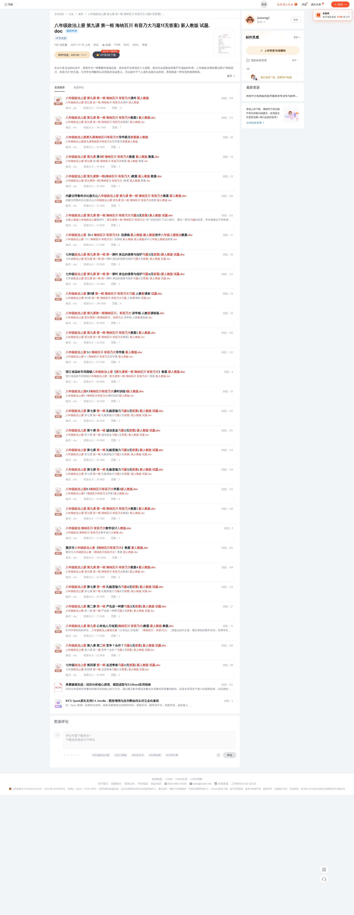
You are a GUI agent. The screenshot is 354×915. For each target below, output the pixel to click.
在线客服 (223, 783)
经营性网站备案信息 (109, 788)
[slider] (71, 755)
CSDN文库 (182, 779)
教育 (80, 14)
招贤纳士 (116, 783)
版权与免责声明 (253, 788)
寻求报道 (143, 783)
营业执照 (294, 788)
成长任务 (316, 4)
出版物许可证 (280, 788)
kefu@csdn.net (202, 783)
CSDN (169, 779)
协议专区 (156, 783)
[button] (231, 76)
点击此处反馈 (254, 122)
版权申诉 (72, 30)
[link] (59, 13)
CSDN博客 (196, 779)
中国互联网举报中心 (199, 788)
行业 (71, 14)
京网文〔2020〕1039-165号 (81, 788)
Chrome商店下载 (219, 788)
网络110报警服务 (177, 788)
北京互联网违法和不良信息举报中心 (138, 788)
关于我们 (103, 783)
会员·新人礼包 (285, 4)
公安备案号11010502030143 (27, 788)
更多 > (297, 37)
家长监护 (162, 788)
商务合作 (129, 783)
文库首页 (59, 14)
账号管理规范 (236, 788)
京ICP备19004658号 (54, 788)
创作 (340, 4)
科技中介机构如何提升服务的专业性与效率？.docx (272, 95)
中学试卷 (61, 38)
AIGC (136, 44)
